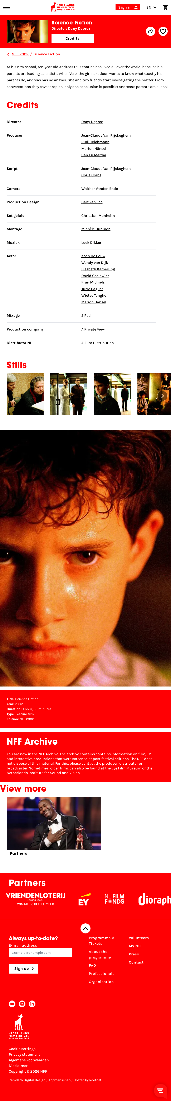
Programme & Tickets (102, 941)
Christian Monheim (98, 215)
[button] (162, 396)
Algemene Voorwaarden (29, 1060)
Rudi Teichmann (95, 142)
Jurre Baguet (92, 289)
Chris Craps (91, 175)
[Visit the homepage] (62, 7)
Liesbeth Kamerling (98, 269)
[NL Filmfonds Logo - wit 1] (89, 899)
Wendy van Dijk (94, 262)
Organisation (101, 981)
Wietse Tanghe (93, 295)
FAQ (92, 965)
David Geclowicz (95, 275)
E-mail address (23, 945)
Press (134, 954)
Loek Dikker (91, 242)
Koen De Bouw (93, 256)
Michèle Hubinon (96, 229)
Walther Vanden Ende (99, 188)
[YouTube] (12, 1004)
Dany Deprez (92, 122)
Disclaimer (18, 1065)
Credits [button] (72, 38)
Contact (136, 962)
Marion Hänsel (93, 148)
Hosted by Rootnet (87, 1080)
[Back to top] (85, 928)
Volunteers (139, 938)
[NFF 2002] (8, 54)
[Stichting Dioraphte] (134, 899)
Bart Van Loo (92, 202)
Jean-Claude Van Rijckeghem (106, 135)
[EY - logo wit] (60, 899)
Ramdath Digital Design (27, 1080)
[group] (54, 828)
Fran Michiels (93, 282)
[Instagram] (22, 1004)
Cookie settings (22, 1048)
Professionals (101, 973)
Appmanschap (59, 1080)
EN (149, 7)
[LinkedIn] (32, 1004)
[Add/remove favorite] (163, 31)
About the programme (100, 954)
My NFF (136, 946)
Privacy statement (24, 1054)
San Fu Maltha (93, 155)
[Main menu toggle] (6, 7)
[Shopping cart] (165, 7)
